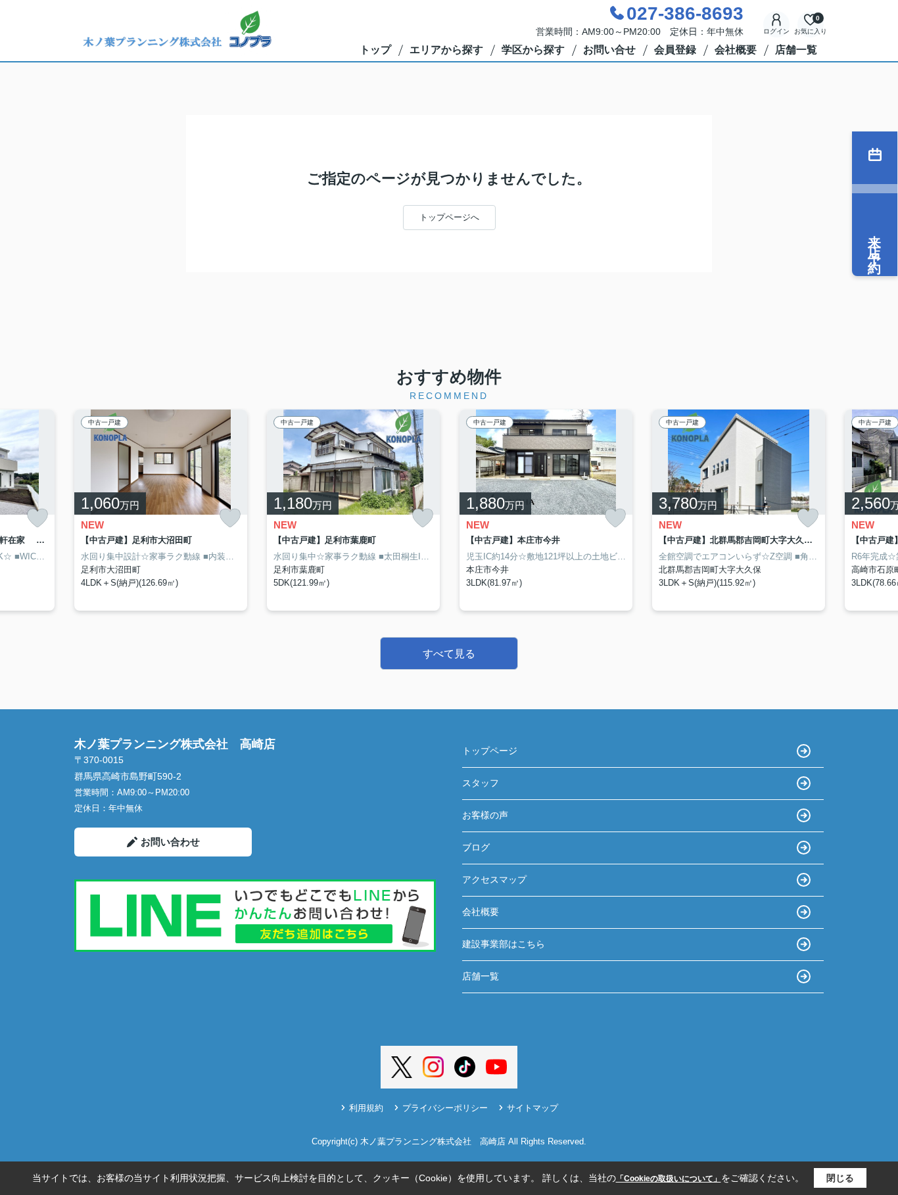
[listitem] (160, 510)
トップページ (489, 750)
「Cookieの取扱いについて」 (668, 1178)
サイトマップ (532, 1108)
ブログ (476, 847)
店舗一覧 (796, 49)
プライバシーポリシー (445, 1108)
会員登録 (675, 49)
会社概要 (736, 49)
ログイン (776, 31)
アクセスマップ (494, 879)
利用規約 (366, 1108)
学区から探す (533, 49)
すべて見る (449, 653)
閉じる (840, 1178)
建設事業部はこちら (503, 944)
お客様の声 (485, 815)
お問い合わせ (170, 841)
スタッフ (480, 783)
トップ (375, 49)
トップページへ (449, 217)
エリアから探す (446, 49)
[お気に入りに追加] (37, 518)
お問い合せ (609, 49)
